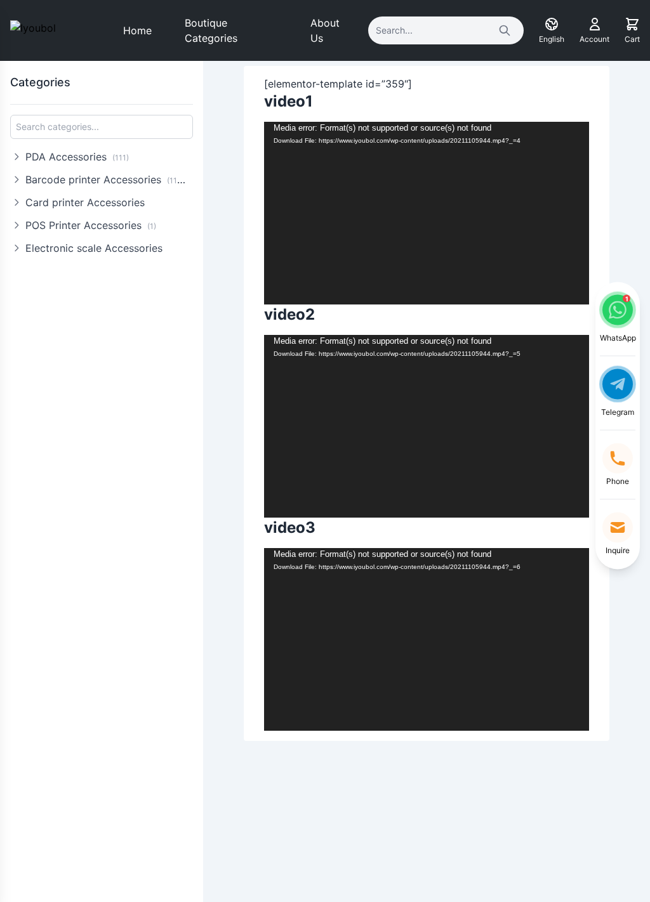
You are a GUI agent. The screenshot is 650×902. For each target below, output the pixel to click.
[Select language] (551, 24)
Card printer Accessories (85, 202)
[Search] (505, 30)
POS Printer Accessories (90, 225)
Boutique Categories (211, 30)
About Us (325, 30)
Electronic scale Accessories (93, 248)
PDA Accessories (77, 156)
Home (137, 30)
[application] (426, 213)
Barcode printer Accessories (107, 179)
